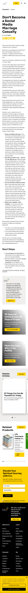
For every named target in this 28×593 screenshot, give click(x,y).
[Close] (26, 577)
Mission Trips (19, 558)
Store (3, 546)
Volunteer (18, 566)
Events (17, 556)
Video (17, 547)
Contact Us (5, 543)
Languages (19, 541)
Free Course (10, 360)
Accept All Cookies (14, 589)
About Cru (16, 519)
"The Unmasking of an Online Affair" (14, 253)
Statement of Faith (7, 536)
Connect (5, 552)
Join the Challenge (12, 329)
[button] (12, 417)
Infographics (19, 538)
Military (4, 563)
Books (17, 533)
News (3, 538)
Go (17, 552)
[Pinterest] (9, 38)
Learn (18, 525)
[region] (14, 584)
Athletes (4, 556)
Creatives (5, 558)
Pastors (4, 566)
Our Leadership (6, 533)
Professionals (6, 568)
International (19, 568)
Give (16, 3)
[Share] (14, 38)
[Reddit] (11, 38)
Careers (18, 563)
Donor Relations (6, 541)
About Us (10, 300)
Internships (19, 561)
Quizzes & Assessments (19, 544)
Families (4, 561)
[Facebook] (3, 38)
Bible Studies (19, 531)
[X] (6, 38)
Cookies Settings (14, 585)
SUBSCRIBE (8, 495)
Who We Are (5, 531)
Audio (17, 528)
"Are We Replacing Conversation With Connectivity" (15, 260)
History (4, 528)
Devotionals (19, 536)
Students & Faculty (5, 571)
